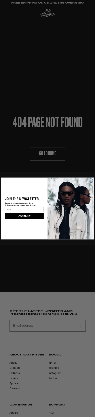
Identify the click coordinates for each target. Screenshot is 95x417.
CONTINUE (24, 216)
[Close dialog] (91, 181)
